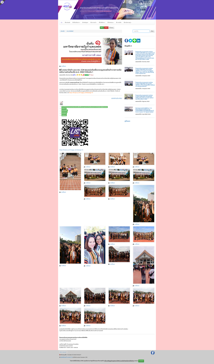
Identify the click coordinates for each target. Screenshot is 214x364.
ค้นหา (152, 31)
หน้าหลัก (68, 22)
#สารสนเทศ (64, 112)
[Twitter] (131, 40)
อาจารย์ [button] (94, 22)
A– (107, 27)
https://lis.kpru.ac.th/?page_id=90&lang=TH (71, 150)
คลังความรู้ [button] (127, 22)
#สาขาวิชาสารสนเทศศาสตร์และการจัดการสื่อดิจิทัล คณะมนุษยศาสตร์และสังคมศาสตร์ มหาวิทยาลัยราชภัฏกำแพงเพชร (84, 107)
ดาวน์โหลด (63, 66)
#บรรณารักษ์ (64, 110)
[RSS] (59, 355)
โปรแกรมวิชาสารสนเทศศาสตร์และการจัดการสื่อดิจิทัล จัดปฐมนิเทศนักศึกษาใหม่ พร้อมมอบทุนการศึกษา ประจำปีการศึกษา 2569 (144, 97)
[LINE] (135, 40)
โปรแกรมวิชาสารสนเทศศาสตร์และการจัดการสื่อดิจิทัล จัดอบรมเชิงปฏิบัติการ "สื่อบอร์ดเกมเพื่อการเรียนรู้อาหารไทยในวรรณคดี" (144, 84)
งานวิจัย (119, 22)
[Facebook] (153, 353)
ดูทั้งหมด (127, 121)
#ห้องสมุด (64, 115)
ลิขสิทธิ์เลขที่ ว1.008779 (66, 357)
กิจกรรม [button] (111, 22)
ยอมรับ (141, 361)
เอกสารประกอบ (116, 98)
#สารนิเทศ (64, 113)
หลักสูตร (85, 22)
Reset (111, 27)
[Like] (74, 75)
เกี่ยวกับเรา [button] (76, 22)
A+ (102, 27)
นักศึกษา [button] (102, 22)
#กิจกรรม (64, 108)
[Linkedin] (138, 40)
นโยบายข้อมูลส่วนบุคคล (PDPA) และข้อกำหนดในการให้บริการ (119, 361)
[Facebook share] (127, 40)
